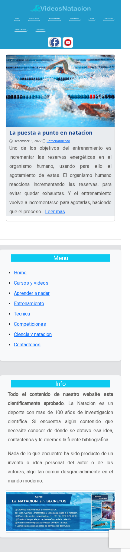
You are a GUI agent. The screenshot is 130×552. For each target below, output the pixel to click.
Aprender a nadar (54, 18)
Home (17, 18)
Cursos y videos (34, 18)
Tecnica (92, 18)
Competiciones (109, 18)
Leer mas (55, 211)
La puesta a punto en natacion (51, 132)
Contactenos (40, 29)
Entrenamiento (74, 18)
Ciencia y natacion (20, 29)
